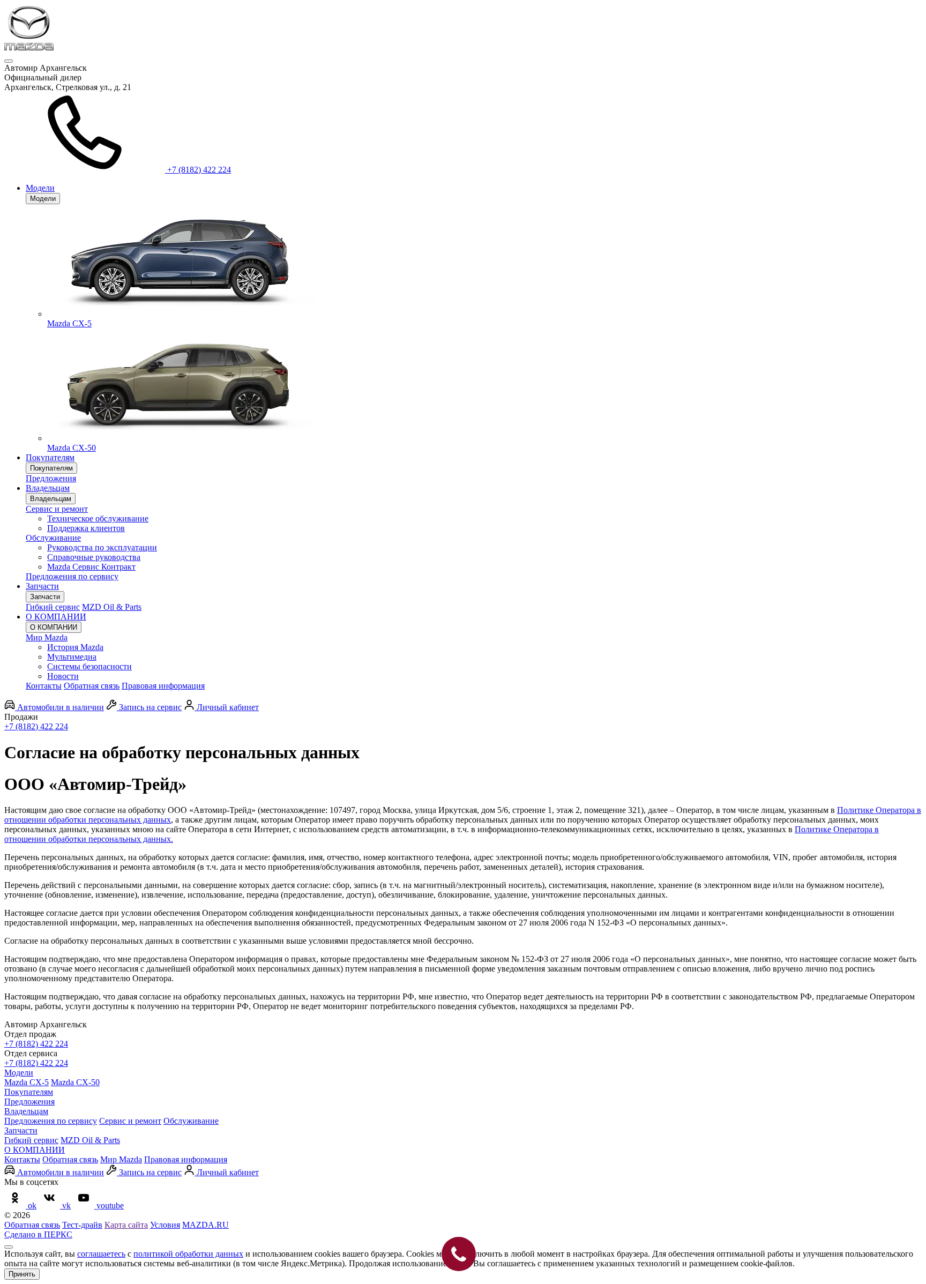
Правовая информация (163, 685)
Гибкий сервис (53, 606)
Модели (40, 187)
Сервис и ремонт (57, 508)
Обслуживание (53, 537)
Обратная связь (92, 685)
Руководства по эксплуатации (102, 547)
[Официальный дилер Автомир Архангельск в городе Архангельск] (29, 48)
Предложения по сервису (72, 576)
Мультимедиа (71, 656)
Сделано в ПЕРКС (38, 1234)
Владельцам (48, 487)
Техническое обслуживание (97, 518)
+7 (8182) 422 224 (36, 726)
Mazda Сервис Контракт (91, 566)
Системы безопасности (89, 666)
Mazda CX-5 (26, 1082)
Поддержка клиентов (86, 528)
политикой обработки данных (188, 1253)
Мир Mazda (47, 637)
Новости (63, 676)
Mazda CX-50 (75, 1082)
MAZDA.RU (205, 1224)
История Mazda (75, 647)
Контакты (44, 685)
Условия (165, 1224)
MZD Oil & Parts (111, 606)
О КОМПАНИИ (56, 616)
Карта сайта (126, 1224)
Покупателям (50, 457)
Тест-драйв (82, 1224)
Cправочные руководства (93, 557)
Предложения (51, 478)
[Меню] (8, 61)
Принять (22, 1274)
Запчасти (42, 586)
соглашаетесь (101, 1253)
